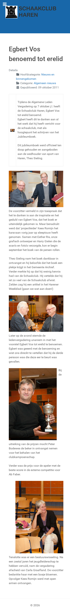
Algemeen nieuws (45, 83)
